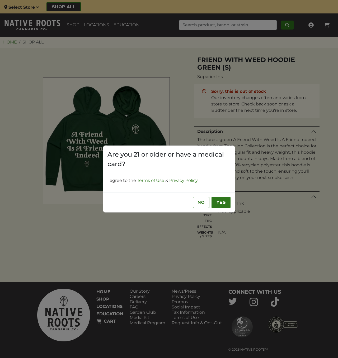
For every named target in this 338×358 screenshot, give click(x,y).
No (201, 202)
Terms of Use (150, 180)
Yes (221, 202)
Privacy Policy (183, 180)
